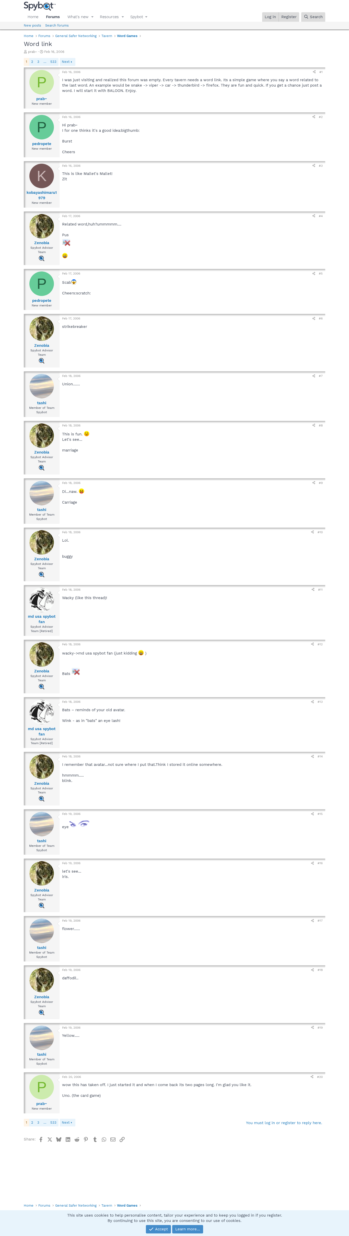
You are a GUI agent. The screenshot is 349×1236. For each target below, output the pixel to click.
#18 (320, 970)
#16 (320, 863)
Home (33, 17)
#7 (321, 376)
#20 (320, 1077)
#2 (321, 117)
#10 (320, 532)
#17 (320, 920)
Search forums (57, 25)
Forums (53, 17)
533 (53, 62)
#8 (321, 425)
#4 (321, 216)
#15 (320, 814)
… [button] (44, 62)
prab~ (32, 52)
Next (65, 62)
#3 (321, 166)
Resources (109, 17)
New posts (32, 25)
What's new (77, 17)
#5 (321, 273)
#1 (321, 72)
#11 (320, 589)
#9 (321, 483)
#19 (320, 1027)
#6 (321, 318)
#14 (320, 756)
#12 (320, 644)
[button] (92, 17)
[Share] (314, 72)
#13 (320, 702)
